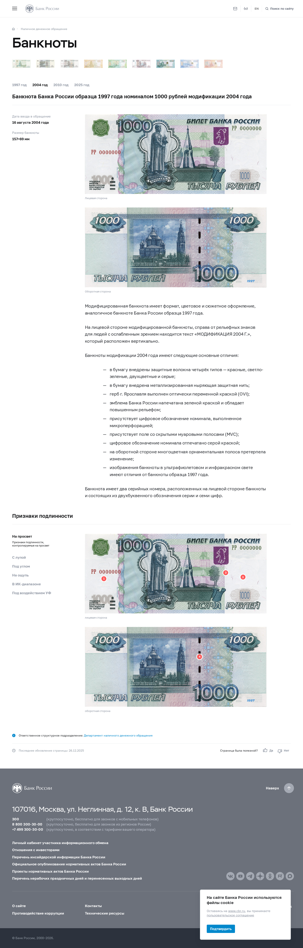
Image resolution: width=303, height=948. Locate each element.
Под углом (21, 566)
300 (15, 819)
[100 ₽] (93, 64)
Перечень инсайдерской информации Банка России (58, 857)
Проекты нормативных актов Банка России (50, 871)
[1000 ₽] (165, 64)
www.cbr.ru (236, 911)
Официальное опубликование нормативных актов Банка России (69, 864)
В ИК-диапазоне (26, 584)
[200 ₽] (117, 64)
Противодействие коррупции (38, 913)
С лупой (19, 557)
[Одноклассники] (270, 876)
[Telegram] (250, 876)
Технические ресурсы (104, 913)
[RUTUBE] (280, 876)
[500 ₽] (141, 64)
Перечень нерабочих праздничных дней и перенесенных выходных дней (77, 878)
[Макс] (290, 876)
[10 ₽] (45, 64)
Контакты (93, 906)
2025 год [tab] (81, 85)
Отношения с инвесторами (36, 850)
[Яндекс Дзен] (260, 876)
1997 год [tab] (19, 85)
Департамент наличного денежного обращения (118, 735)
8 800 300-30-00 (27, 824)
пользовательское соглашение (230, 915)
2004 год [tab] (40, 85)
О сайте (19, 906)
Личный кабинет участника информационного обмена (60, 843)
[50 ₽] (69, 64)
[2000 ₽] (189, 64)
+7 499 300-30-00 (27, 829)
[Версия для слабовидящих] (246, 9)
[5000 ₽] (213, 64)
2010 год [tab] (60, 85)
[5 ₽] (21, 64)
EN (257, 8)
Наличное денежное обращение (44, 29)
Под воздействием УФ (31, 593)
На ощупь (20, 575)
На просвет (30, 540)
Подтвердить (221, 929)
